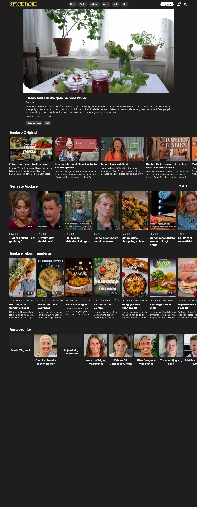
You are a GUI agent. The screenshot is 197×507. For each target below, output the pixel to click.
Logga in (167, 4)
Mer (125, 4)
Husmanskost (34, 123)
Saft (47, 123)
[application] (98, 51)
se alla (183, 186)
